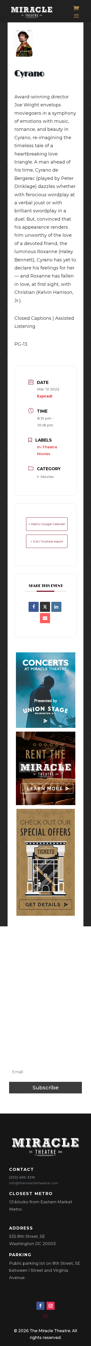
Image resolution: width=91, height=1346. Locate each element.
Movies (47, 476)
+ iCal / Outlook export (46, 541)
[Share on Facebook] (34, 607)
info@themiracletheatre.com (33, 1183)
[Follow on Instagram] (51, 1306)
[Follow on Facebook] (40, 1306)
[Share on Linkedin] (56, 607)
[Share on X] (45, 607)
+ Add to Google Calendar (46, 524)
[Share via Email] (45, 618)
